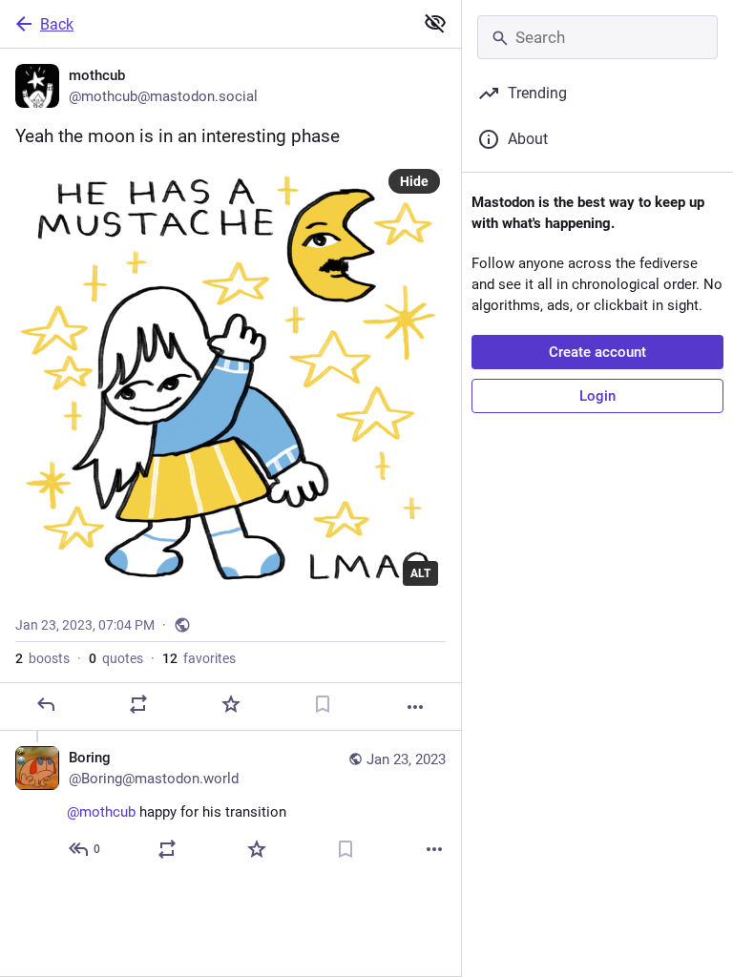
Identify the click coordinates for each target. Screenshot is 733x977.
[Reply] (45, 704)
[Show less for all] (435, 23)
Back (56, 24)
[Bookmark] (322, 704)
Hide (414, 181)
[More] (415, 707)
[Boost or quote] (138, 704)
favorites (199, 658)
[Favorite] (231, 704)
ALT (420, 573)
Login (597, 396)
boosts (42, 658)
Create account (597, 352)
